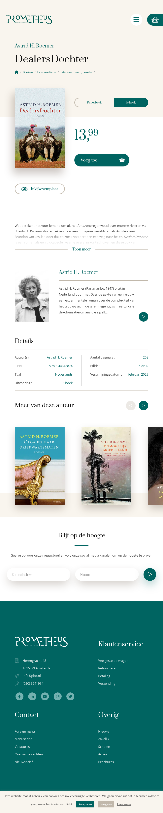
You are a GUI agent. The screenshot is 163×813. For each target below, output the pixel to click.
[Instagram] (58, 696)
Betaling (104, 676)
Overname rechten (29, 754)
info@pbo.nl (32, 676)
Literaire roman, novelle (76, 72)
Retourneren (107, 668)
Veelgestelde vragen (113, 660)
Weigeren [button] (106, 804)
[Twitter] (70, 696)
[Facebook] (19, 696)
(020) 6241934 (33, 683)
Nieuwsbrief (24, 762)
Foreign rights (25, 731)
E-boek (131, 102)
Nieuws (103, 731)
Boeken (28, 72)
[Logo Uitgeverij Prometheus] (29, 19)
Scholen (104, 746)
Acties (102, 754)
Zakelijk (103, 739)
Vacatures (22, 746)
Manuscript (23, 739)
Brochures (106, 762)
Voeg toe (89, 160)
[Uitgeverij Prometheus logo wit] (41, 642)
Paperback (94, 102)
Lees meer (124, 804)
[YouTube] (45, 696)
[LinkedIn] (32, 696)
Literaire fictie (46, 72)
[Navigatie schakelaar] (136, 20)
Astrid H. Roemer (34, 46)
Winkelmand (147, 19)
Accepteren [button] (85, 804)
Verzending (106, 683)
